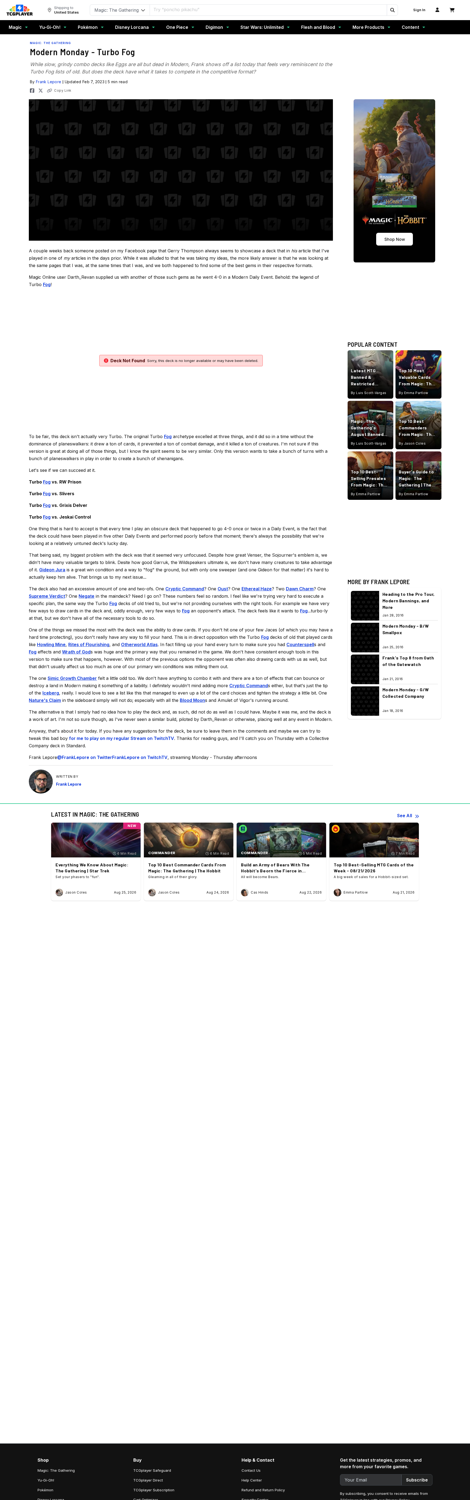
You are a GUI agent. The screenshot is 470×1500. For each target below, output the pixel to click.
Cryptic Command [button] (184, 588)
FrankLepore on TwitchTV (140, 757)
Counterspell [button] (300, 644)
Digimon (214, 27)
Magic (15, 27)
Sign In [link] (419, 10)
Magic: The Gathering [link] (56, 1470)
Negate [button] (86, 596)
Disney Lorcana (132, 27)
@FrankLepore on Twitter (84, 757)
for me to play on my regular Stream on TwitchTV (121, 738)
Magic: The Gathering (50, 43)
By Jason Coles (412, 443)
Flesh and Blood (318, 27)
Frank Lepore (48, 81)
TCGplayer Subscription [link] (153, 1490)
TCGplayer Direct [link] (148, 1480)
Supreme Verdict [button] (47, 596)
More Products (368, 27)
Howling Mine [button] (51, 644)
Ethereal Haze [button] (257, 588)
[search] (268, 9)
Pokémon (88, 27)
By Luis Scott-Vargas (368, 393)
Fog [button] (47, 284)
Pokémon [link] (45, 1490)
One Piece (177, 27)
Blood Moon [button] (192, 700)
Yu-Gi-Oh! (49, 27)
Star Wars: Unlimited (262, 27)
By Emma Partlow (413, 393)
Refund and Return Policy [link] (263, 1490)
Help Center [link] (252, 1480)
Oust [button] (223, 588)
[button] (392, 10)
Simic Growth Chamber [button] (72, 678)
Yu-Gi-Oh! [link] (46, 1480)
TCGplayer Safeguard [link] (152, 1470)
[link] (20, 10)
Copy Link (63, 90)
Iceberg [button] (50, 693)
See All (404, 815)
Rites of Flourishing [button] (88, 644)
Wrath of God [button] (76, 652)
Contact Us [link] (251, 1470)
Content (410, 27)
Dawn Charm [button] (300, 588)
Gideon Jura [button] (52, 569)
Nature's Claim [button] (45, 700)
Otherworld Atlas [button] (139, 644)
